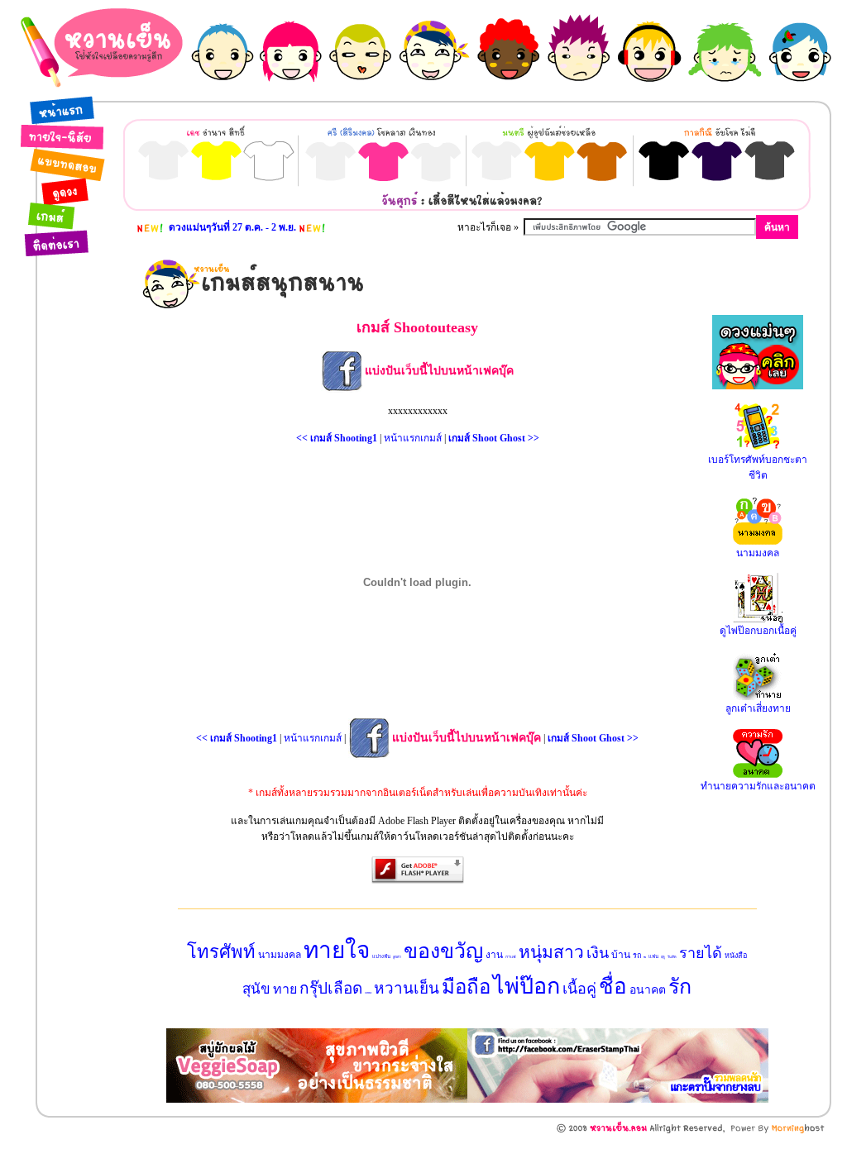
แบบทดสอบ (368, 993)
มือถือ (466, 987)
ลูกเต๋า (397, 957)
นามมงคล (279, 955)
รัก (679, 986)
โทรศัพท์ (221, 952)
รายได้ (700, 953)
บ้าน (620, 955)
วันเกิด (672, 957)
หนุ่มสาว (551, 952)
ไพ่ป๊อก (526, 986)
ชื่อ (613, 987)
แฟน (653, 956)
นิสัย (645, 957)
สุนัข (256, 989)
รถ (637, 955)
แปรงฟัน (381, 956)
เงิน (597, 953)
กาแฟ (510, 957)
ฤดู (663, 957)
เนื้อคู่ (579, 988)
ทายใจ (337, 950)
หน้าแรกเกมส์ (413, 438)
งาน (494, 955)
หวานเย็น (406, 988)
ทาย (285, 989)
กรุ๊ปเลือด (330, 988)
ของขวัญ (443, 951)
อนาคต (647, 990)
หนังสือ (736, 955)
